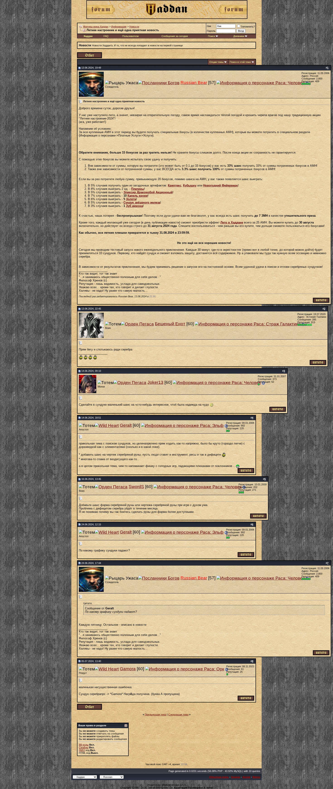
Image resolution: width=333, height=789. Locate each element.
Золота (131, 199)
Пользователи (130, 36)
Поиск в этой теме (240, 62)
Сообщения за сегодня (175, 36)
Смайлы (83, 747)
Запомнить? (248, 26)
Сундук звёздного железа (141, 202)
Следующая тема (178, 714)
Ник (209, 26)
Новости (134, 26)
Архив (246, 777)
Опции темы (216, 62)
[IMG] (82, 750)
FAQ (106, 36)
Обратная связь (219, 777)
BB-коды (84, 744)
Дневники (238, 36)
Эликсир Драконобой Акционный (148, 192)
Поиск (211, 36)
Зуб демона (134, 206)
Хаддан (235, 777)
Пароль (211, 31)
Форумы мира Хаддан (95, 26)
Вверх (256, 777)
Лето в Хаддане (231, 222)
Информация (118, 26)
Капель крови (138, 195)
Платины (137, 189)
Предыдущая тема (155, 714)
